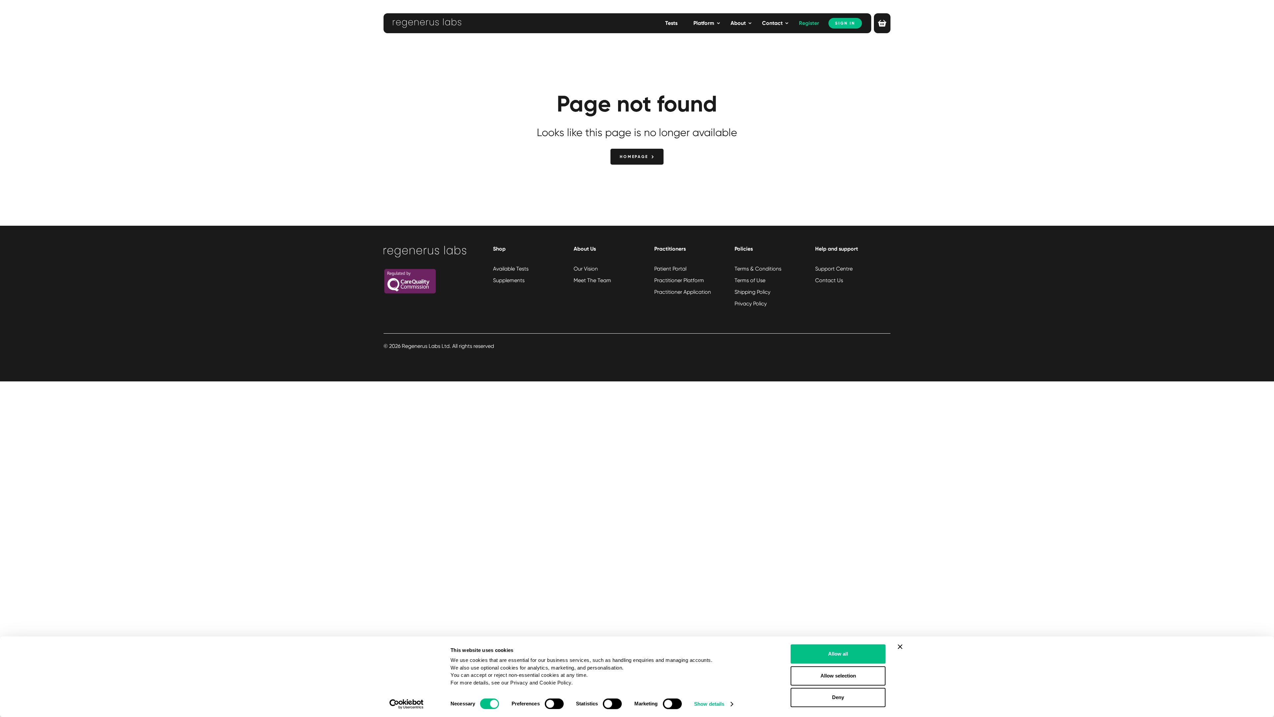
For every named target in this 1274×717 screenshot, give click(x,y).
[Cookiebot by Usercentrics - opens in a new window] (407, 704)
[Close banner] (900, 646)
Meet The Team (592, 280)
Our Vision (586, 269)
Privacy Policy (751, 303)
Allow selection (838, 675)
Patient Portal (670, 269)
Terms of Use (750, 280)
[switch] (554, 703)
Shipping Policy (752, 292)
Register (809, 23)
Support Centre (834, 269)
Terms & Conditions (758, 269)
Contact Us (829, 280)
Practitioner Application (682, 292)
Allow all (838, 654)
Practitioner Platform (679, 280)
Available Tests (511, 269)
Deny (838, 697)
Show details (709, 704)
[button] (706, 23)
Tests (671, 23)
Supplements (509, 280)
